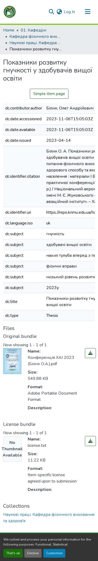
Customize (54, 553)
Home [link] (8, 30)
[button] (9, 11)
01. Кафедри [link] (33, 30)
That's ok (13, 553)
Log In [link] (69, 12)
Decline (33, 553)
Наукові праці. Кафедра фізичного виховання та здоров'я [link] (35, 43)
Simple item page (49, 94)
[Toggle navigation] (87, 12)
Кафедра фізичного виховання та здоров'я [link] (35, 36)
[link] (90, 353)
